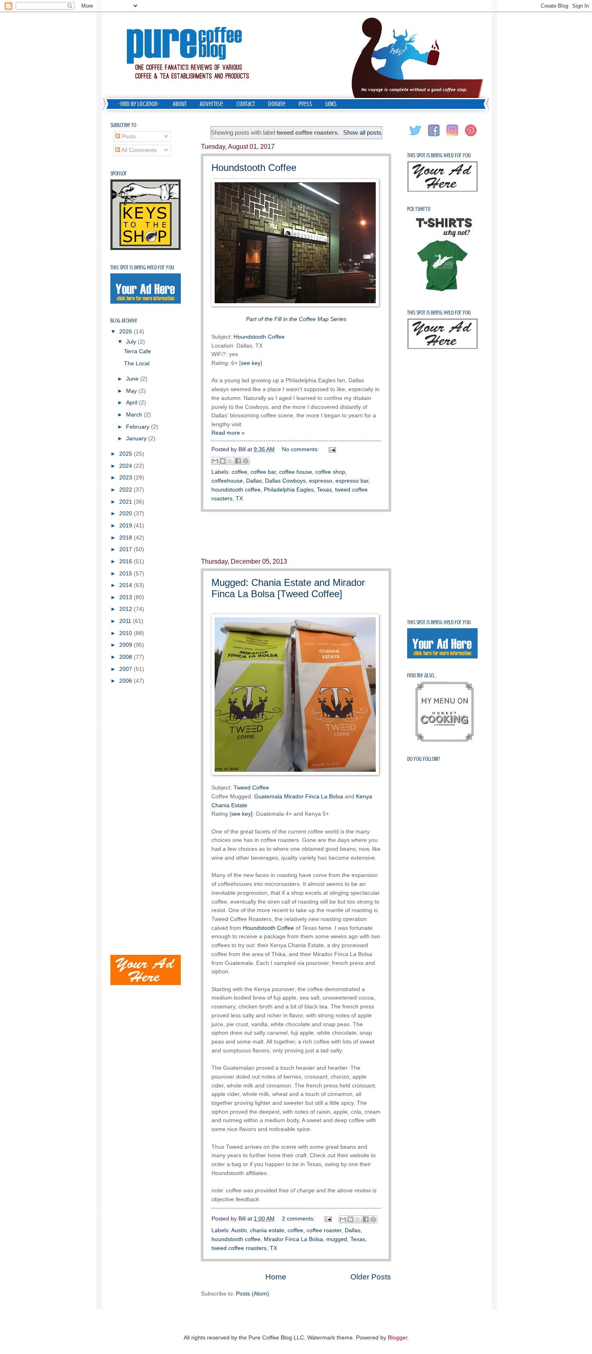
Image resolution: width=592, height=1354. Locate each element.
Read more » (228, 433)
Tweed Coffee (251, 787)
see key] (242, 813)
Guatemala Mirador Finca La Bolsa (298, 796)
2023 (126, 478)
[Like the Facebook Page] (434, 136)
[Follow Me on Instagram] (452, 136)
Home (275, 1277)
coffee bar (263, 472)
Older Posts (370, 1277)
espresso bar (351, 481)
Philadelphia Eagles (289, 490)
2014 (126, 585)
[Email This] (215, 461)
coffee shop (330, 472)
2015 (126, 574)
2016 (126, 561)
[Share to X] (230, 461)
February (138, 427)
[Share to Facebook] (238, 461)
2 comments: (299, 1219)
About (179, 104)
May (132, 391)
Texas (324, 490)
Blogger (397, 1338)
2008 (126, 657)
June (133, 379)
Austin (239, 1230)
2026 (126, 332)
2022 (126, 490)
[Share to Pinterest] (246, 461)
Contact (245, 104)
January (137, 438)
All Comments (138, 150)
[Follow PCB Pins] (471, 136)
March (135, 415)
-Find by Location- (138, 104)
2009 (126, 645)
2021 (126, 502)
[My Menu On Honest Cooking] (444, 740)
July (132, 342)
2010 (126, 633)
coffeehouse (227, 481)
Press (305, 104)
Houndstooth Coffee (253, 167)
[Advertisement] (296, 535)
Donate (277, 104)
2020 (126, 513)
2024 (126, 466)
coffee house (295, 472)
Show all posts (362, 132)
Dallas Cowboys (285, 481)
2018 (126, 538)
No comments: (301, 449)
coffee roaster (324, 1230)
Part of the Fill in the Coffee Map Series (296, 319)
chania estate (267, 1230)
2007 (126, 669)
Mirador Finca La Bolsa (293, 1239)
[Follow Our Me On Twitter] (415, 136)
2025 (126, 454)
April (132, 403)
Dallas (254, 481)
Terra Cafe (137, 351)
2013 (126, 597)
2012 (126, 609)
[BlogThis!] (223, 461)
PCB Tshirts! (419, 209)
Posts (128, 136)
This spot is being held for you (142, 268)
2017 (126, 549)
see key (251, 363)
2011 (126, 621)
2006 (126, 681)
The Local (136, 363)
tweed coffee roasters (239, 1248)
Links (331, 104)
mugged (336, 1239)
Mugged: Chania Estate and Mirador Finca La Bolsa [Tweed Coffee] (288, 588)
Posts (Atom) (252, 1294)
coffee (239, 472)
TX (239, 499)
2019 (126, 526)
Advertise (211, 104)
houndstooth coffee (236, 490)
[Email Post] (331, 449)
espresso (320, 481)
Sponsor (118, 174)
